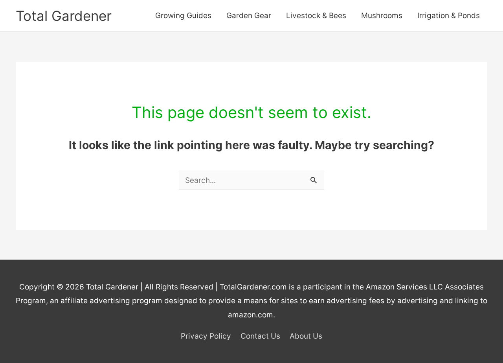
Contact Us (260, 336)
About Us (306, 336)
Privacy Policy (206, 336)
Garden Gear (248, 15)
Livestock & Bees (316, 15)
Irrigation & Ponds (448, 15)
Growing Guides (183, 15)
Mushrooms (381, 15)
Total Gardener (64, 15)
